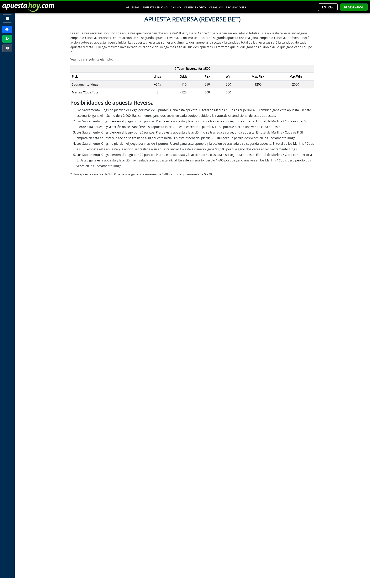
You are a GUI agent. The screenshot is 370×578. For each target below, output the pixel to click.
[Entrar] (7, 29)
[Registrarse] (7, 39)
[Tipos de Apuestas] (7, 48)
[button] (328, 7)
